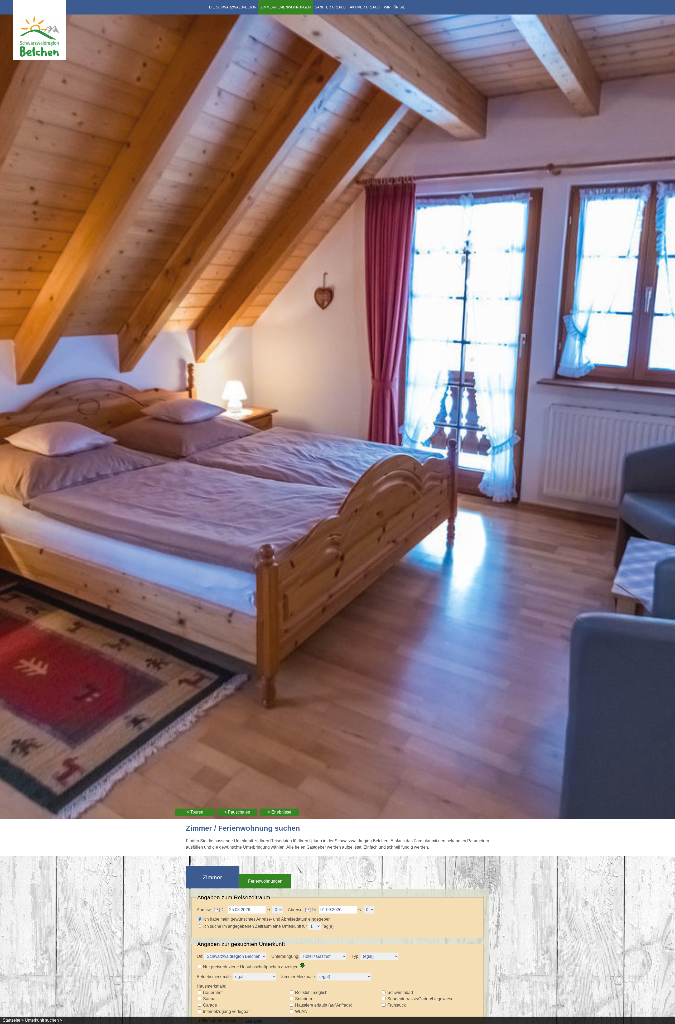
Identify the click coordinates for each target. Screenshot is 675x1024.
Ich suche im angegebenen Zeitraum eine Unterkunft (252, 926)
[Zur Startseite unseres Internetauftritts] (39, 58)
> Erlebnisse (279, 812)
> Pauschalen (237, 812)
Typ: (355, 956)
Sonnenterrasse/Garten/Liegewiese (420, 999)
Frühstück (396, 1005)
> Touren (195, 812)
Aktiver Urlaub (365, 7)
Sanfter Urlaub (330, 7)
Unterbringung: (285, 956)
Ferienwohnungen (265, 881)
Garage (210, 1005)
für (304, 926)
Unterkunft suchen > (43, 1020)
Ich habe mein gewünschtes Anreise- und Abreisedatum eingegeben (267, 919)
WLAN (301, 1011)
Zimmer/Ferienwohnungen (286, 7)
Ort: (200, 956)
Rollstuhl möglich (311, 992)
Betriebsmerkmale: (214, 976)
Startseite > (13, 1020)
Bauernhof (213, 992)
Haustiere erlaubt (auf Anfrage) (323, 1005)
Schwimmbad (400, 992)
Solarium (303, 999)
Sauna (209, 999)
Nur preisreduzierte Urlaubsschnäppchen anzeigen (251, 967)
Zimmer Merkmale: (299, 976)
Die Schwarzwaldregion (232, 7)
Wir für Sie (394, 7)
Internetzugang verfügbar (226, 1011)
